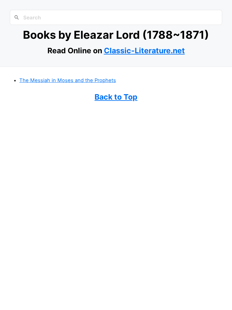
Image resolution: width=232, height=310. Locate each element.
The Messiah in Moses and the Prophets (67, 80)
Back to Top (116, 96)
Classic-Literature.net (144, 50)
